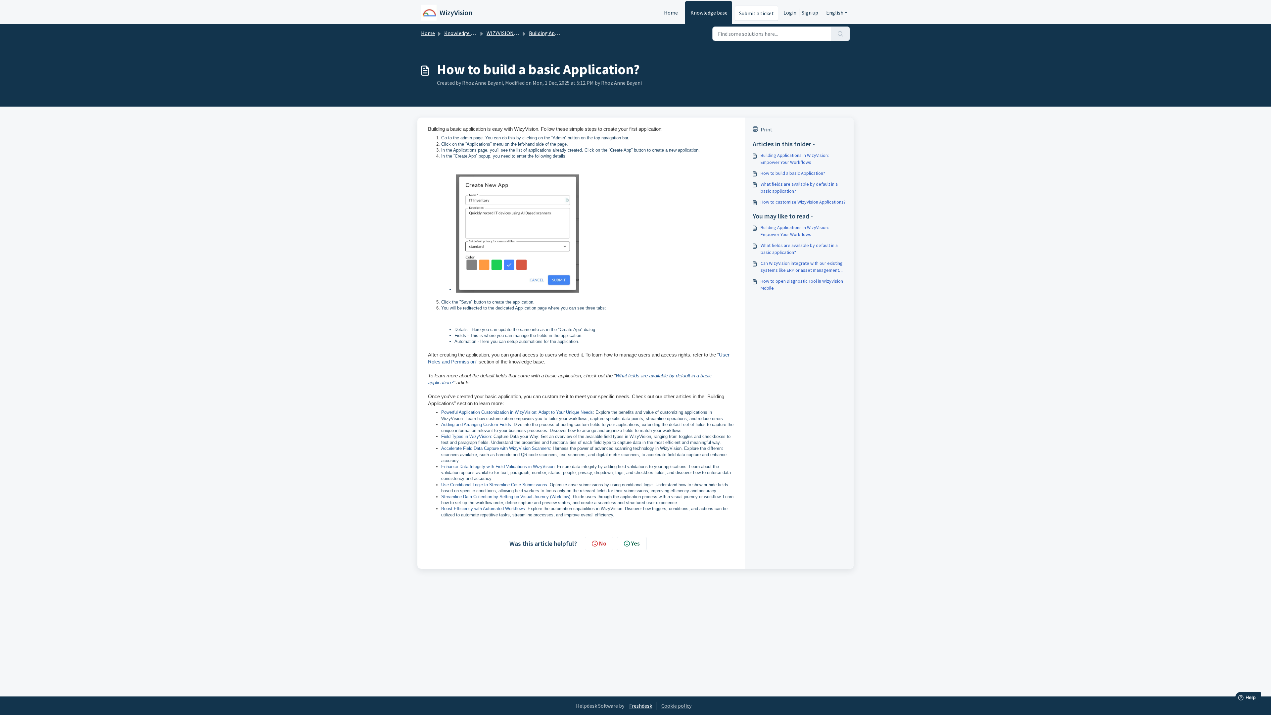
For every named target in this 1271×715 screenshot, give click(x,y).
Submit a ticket (756, 13)
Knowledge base (709, 12)
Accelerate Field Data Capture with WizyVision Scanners (495, 448)
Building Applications (553, 33)
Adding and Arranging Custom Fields (476, 424)
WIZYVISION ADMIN (508, 33)
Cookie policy (676, 705)
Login (789, 12)
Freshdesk (640, 705)
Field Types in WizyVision (466, 436)
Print (767, 129)
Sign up (810, 12)
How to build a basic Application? (793, 173)
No (602, 543)
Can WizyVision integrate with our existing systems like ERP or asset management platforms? (802, 267)
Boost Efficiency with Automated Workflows (483, 508)
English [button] (834, 12)
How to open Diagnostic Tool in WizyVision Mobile (802, 284)
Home (671, 12)
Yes (635, 543)
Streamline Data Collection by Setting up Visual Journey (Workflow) (505, 496)
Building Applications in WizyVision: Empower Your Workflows (795, 158)
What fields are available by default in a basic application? (799, 187)
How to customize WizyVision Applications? (803, 202)
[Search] (840, 33)
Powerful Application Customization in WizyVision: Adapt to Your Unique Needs (517, 412)
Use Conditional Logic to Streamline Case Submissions (494, 484)
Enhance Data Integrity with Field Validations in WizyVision (497, 466)
